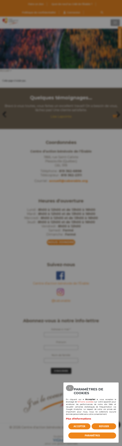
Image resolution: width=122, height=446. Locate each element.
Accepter (79, 426)
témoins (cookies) (86, 402)
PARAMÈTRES (92, 435)
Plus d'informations (78, 418)
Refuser (104, 426)
